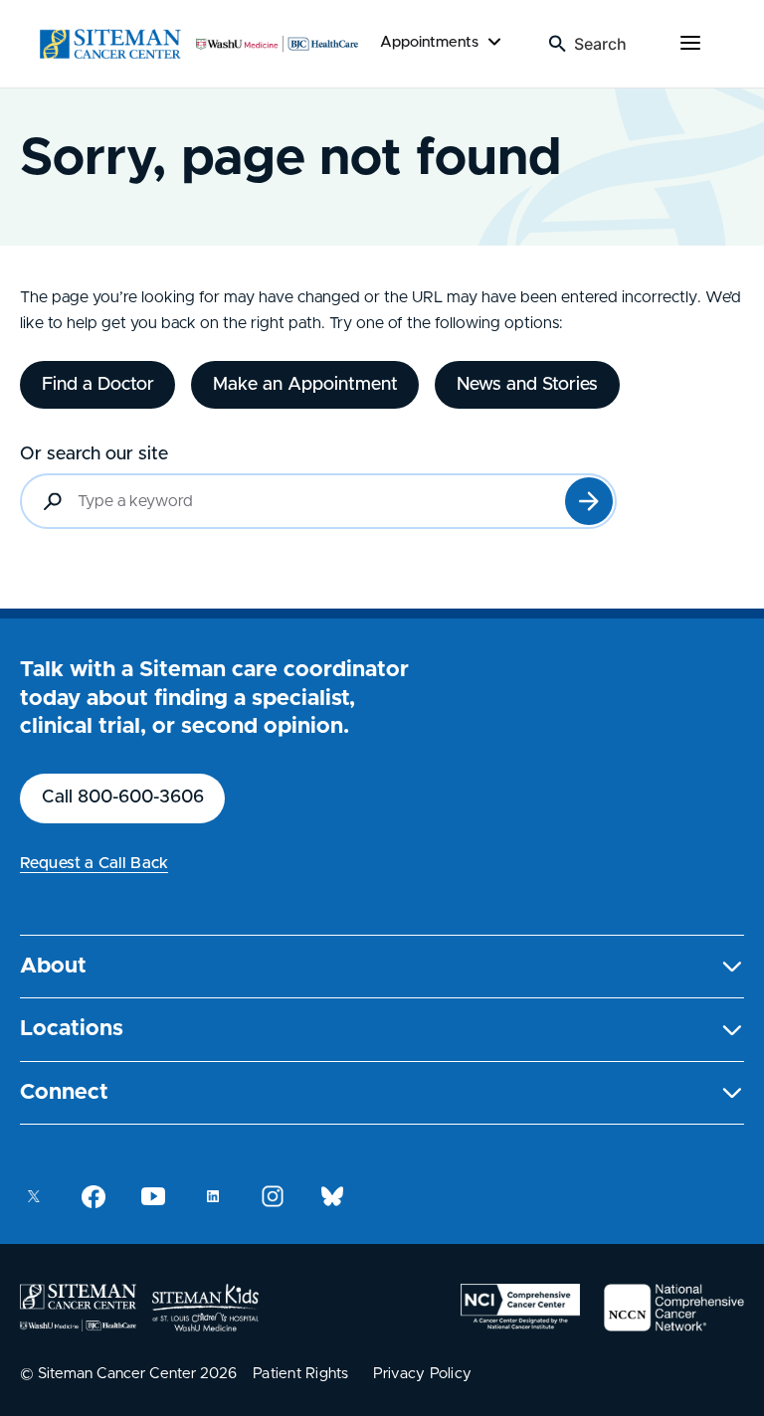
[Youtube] (153, 1196)
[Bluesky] (332, 1196)
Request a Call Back (94, 863)
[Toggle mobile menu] (690, 44)
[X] (34, 1196)
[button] (382, 967)
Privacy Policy (423, 1373)
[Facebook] (93, 1196)
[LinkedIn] (213, 1196)
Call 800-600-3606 (123, 797)
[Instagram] (272, 1196)
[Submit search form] (589, 501)
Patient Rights (301, 1373)
